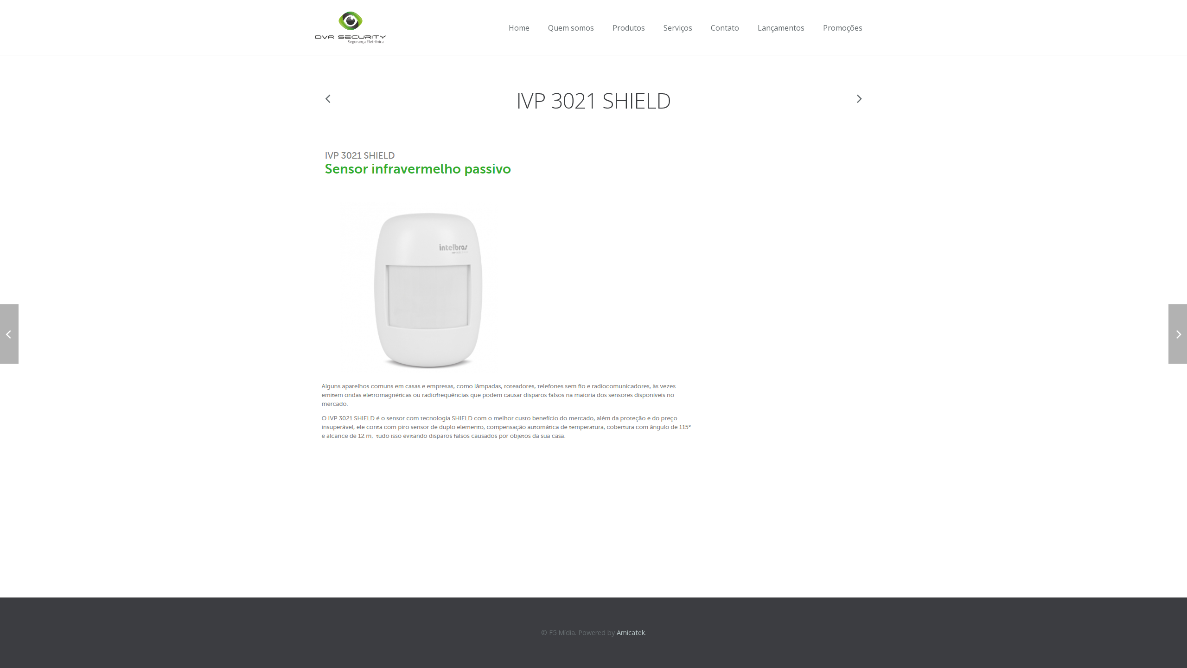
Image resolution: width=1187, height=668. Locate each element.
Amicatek (631, 632)
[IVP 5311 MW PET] (859, 98)
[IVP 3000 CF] (328, 98)
